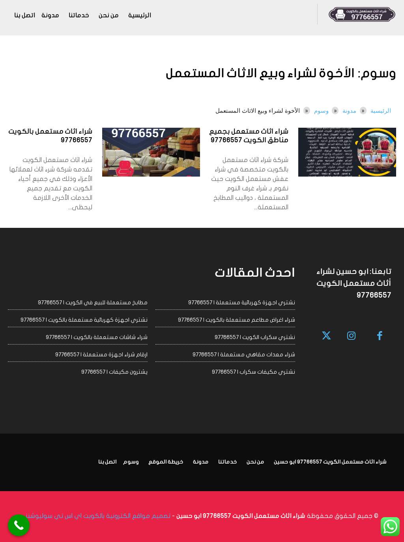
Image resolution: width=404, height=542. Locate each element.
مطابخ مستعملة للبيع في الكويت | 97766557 (93, 302)
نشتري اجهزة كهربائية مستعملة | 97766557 (241, 302)
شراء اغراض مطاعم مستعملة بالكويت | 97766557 (236, 320)
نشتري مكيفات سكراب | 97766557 (253, 372)
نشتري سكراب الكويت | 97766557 (255, 337)
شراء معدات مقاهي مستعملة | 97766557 (244, 355)
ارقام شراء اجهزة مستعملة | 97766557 (101, 355)
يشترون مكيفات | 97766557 (114, 372)
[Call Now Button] (19, 525)
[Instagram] (351, 336)
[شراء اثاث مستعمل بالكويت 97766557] (151, 152)
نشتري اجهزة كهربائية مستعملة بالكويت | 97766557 (84, 320)
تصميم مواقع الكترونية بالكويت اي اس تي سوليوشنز (98, 516)
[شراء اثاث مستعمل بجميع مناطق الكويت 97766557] (347, 152)
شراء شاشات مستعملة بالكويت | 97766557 (97, 337)
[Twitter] (326, 336)
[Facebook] (380, 336)
